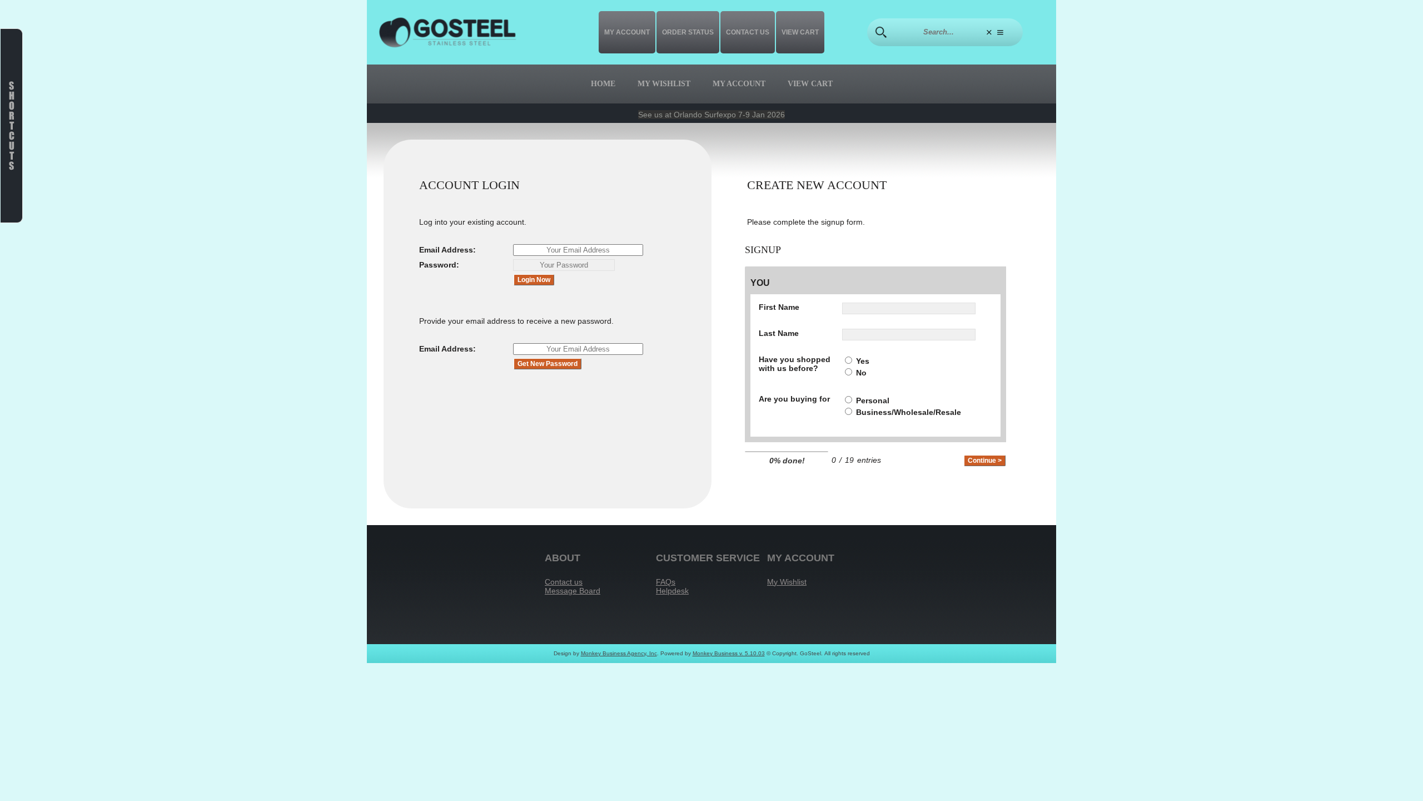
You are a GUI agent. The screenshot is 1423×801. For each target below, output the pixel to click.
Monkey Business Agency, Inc (619, 653)
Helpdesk (672, 590)
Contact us (747, 32)
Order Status (688, 32)
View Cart (800, 32)
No (861, 372)
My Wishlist (664, 84)
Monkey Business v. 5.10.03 (729, 653)
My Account (627, 32)
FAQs (665, 581)
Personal (872, 400)
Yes (862, 361)
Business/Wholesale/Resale (908, 412)
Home (603, 84)
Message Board (572, 590)
